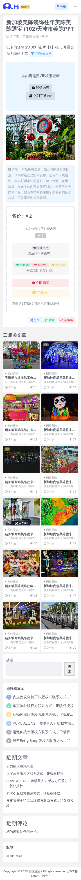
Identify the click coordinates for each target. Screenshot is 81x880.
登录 (63, 6)
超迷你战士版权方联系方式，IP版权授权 (45, 731)
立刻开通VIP (42, 96)
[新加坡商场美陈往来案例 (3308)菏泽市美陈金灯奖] (21, 459)
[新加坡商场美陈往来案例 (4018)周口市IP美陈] (59, 355)
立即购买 (42, 283)
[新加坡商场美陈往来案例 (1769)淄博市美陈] (21, 511)
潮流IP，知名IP (14, 856)
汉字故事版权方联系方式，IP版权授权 (34, 773)
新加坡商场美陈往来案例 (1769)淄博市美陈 (20, 536)
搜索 (9, 660)
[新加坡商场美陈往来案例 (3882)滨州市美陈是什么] (59, 563)
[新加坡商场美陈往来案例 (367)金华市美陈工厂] (59, 407)
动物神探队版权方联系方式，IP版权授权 (45, 714)
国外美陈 (32, 36)
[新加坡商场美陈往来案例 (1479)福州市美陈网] (21, 615)
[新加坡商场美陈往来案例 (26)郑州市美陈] (21, 407)
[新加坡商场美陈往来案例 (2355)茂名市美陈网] (59, 511)
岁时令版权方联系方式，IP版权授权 (33, 793)
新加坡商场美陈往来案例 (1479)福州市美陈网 (21, 640)
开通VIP (43, 293)
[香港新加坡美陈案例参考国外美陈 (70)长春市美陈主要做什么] (21, 355)
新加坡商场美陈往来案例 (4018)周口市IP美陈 (60, 379)
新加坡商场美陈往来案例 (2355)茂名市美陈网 (60, 536)
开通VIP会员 (43, 53)
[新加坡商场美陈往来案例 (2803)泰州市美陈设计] (59, 459)
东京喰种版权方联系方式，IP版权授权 (43, 705)
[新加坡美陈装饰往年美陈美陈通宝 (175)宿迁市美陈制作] (21, 563)
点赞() (68, 320)
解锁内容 (42, 88)
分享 (37, 320)
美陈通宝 (34, 871)
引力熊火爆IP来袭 (19, 766)
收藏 (52, 320)
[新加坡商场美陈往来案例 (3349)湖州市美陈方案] (59, 615)
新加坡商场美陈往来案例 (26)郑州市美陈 (20, 432)
